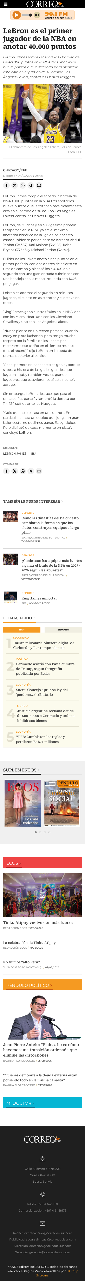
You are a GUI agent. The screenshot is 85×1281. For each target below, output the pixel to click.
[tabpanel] (22, 803)
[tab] (36, 832)
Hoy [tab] (22, 629)
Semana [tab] (63, 629)
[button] (42, 114)
